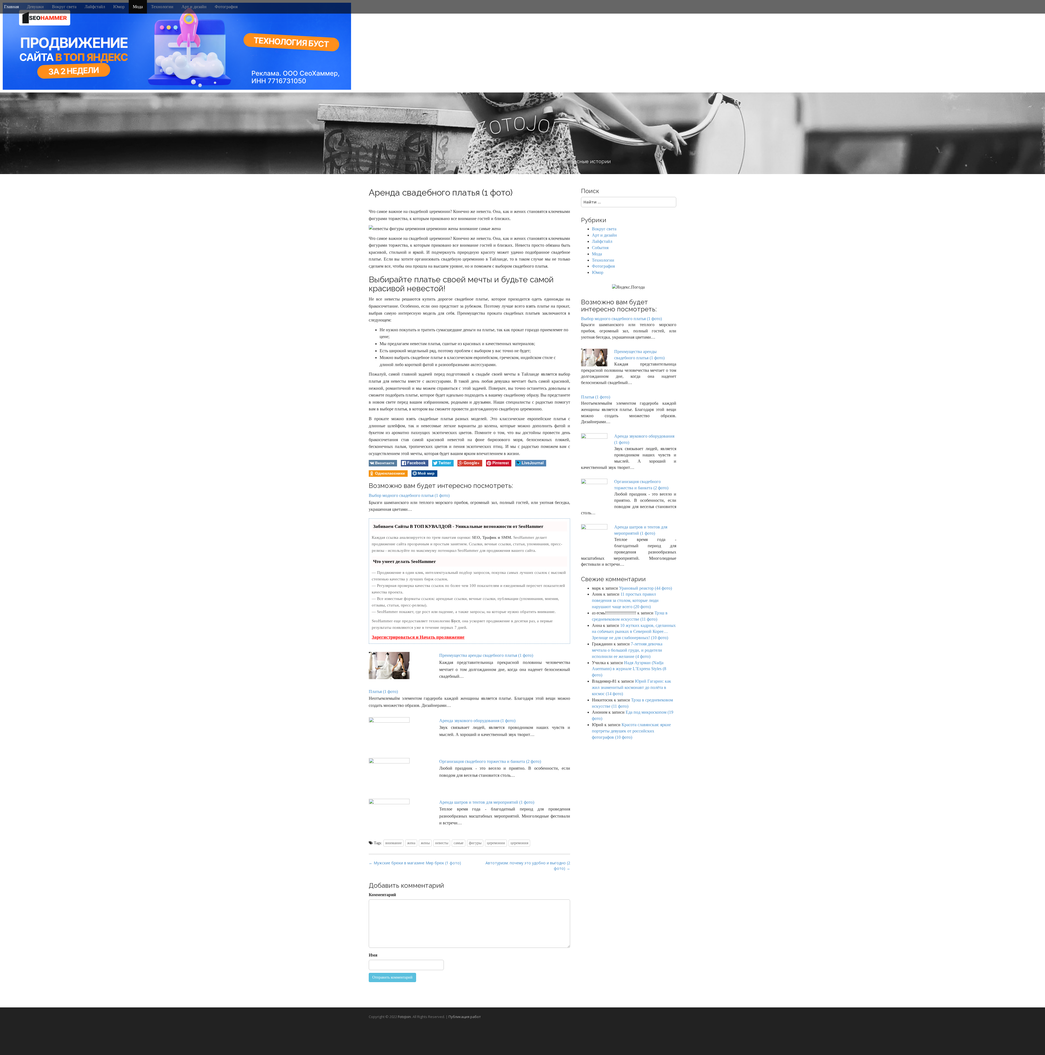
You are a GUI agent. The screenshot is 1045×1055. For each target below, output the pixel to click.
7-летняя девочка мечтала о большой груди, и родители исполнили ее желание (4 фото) (627, 650)
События (600, 247)
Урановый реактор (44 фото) (645, 588)
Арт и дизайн (194, 6)
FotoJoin (404, 1016)
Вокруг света (64, 6)
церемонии (496, 843)
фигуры (475, 843)
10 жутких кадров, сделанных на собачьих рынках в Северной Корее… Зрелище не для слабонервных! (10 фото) (634, 631)
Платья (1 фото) (383, 691)
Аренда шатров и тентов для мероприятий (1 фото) (486, 802)
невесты (441, 843)
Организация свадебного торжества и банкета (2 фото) (490, 761)
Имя (373, 955)
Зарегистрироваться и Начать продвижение (418, 637)
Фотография (226, 6)
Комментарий (382, 894)
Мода (138, 6)
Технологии (162, 6)
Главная (11, 6)
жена (411, 843)
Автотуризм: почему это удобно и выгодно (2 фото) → (527, 865)
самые (458, 843)
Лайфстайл (95, 6)
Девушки (35, 6)
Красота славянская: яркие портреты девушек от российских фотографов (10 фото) (631, 731)
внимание (393, 843)
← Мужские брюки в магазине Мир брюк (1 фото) (415, 862)
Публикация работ (464, 1016)
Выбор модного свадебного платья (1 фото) (409, 495)
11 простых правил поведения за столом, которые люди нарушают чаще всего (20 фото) (625, 600)
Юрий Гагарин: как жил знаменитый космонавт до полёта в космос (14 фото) (631, 687)
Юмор (119, 6)
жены (425, 843)
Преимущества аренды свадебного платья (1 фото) (486, 655)
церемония (519, 843)
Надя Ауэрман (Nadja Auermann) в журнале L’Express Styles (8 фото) (629, 668)
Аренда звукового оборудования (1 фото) (477, 720)
